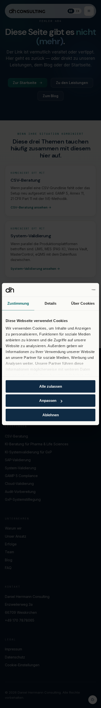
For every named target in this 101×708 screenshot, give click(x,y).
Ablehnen (50, 415)
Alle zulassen (50, 386)
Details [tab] (51, 303)
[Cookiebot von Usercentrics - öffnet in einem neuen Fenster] (73, 290)
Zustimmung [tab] (18, 303)
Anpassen (47, 400)
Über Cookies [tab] (83, 303)
